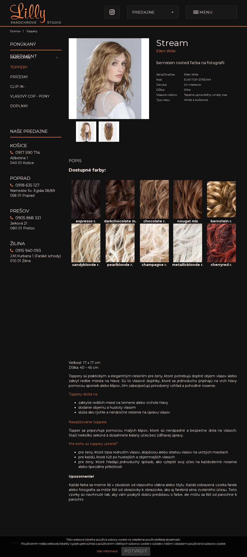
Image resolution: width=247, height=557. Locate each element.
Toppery (18, 67)
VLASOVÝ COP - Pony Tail (29, 97)
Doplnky (19, 106)
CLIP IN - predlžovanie (24, 87)
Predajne (143, 12)
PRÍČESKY (19, 77)
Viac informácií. (107, 551)
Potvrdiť (135, 551)
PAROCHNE (20, 57)
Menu (206, 12)
